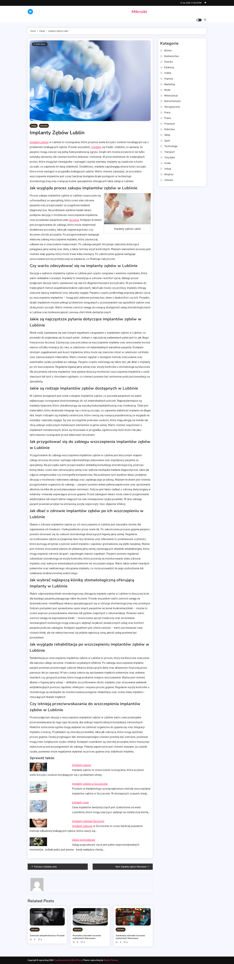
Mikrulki (139, 11)
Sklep (167, 135)
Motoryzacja (171, 95)
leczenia (74, 220)
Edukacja (169, 67)
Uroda (167, 163)
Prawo (167, 118)
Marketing (169, 84)
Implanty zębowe (82, 826)
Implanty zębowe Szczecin (88, 821)
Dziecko (168, 61)
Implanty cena (80, 802)
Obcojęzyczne (172, 106)
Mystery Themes (110, 960)
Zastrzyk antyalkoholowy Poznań (47, 935)
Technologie (171, 146)
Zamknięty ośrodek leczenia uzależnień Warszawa (130, 937)
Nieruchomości (172, 101)
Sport (167, 140)
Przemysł (169, 123)
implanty (96, 147)
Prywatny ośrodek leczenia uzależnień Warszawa (87, 937)
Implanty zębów (39, 142)
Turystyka (169, 157)
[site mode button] (199, 20)
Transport (169, 151)
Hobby (167, 72)
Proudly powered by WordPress (68, 960)
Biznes (168, 50)
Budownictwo (171, 56)
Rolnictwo (169, 129)
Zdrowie (44, 126)
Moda (167, 89)
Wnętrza (168, 174)
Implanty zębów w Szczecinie (90, 783)
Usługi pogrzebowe (83, 839)
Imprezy (168, 78)
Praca (167, 112)
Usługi (33, 126)
